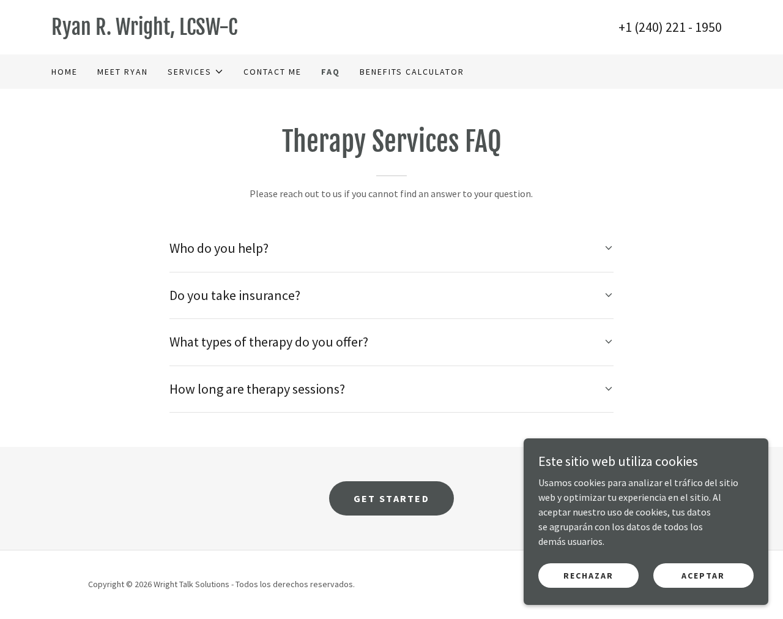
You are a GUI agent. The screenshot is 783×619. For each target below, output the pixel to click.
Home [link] (64, 71)
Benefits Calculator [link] (412, 71)
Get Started (391, 498)
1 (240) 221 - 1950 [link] (673, 27)
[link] (221, 31)
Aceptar (703, 574)
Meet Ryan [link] (122, 71)
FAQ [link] (330, 71)
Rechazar (588, 574)
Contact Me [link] (272, 71)
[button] (196, 71)
